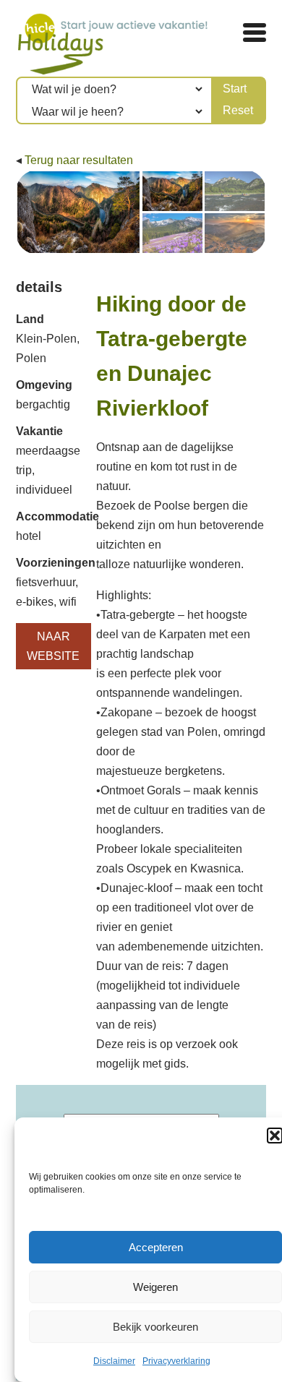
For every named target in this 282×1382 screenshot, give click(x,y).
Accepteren (156, 1247)
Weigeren (155, 1287)
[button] (275, 1135)
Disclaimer (114, 1361)
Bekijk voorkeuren (155, 1327)
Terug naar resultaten (79, 160)
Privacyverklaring (176, 1361)
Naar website (53, 646)
